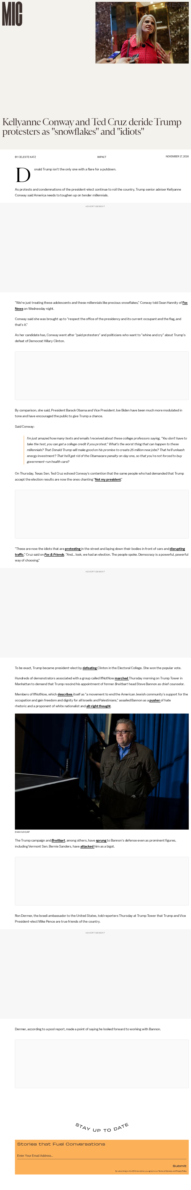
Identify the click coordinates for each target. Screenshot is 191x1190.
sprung (101, 840)
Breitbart (58, 840)
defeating (90, 668)
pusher (155, 700)
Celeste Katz (27, 157)
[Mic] (12, 13)
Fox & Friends (54, 554)
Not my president (108, 479)
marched (122, 678)
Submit (180, 1166)
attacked (87, 846)
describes (65, 694)
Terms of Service (165, 1171)
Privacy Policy (181, 1171)
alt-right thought (98, 706)
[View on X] (102, 375)
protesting (73, 548)
